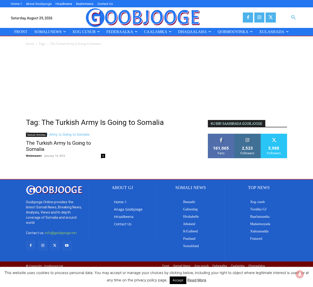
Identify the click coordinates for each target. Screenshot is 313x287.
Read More (196, 280)
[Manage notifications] (300, 274)
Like (221, 135)
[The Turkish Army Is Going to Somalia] (65, 134)
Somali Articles (36, 134)
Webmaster (34, 155)
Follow (247, 135)
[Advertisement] (156, 83)
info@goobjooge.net (61, 233)
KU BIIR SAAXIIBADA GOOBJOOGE (236, 124)
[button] (293, 18)
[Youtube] (67, 245)
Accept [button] (178, 280)
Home (30, 44)
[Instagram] (259, 17)
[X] (271, 17)
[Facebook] (248, 17)
